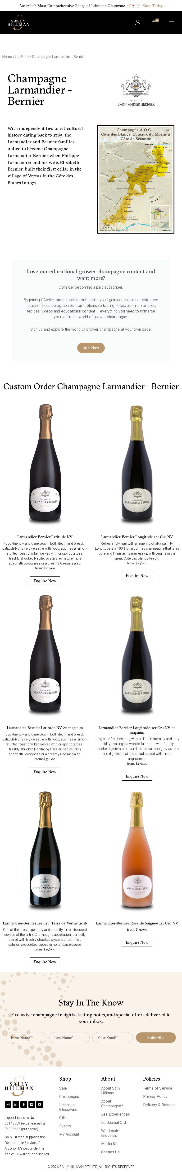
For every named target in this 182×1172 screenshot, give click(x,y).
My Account (69, 1134)
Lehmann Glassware (68, 1107)
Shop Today (153, 6)
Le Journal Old (113, 1122)
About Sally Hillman (110, 1090)
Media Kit (109, 1144)
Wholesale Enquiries (110, 1133)
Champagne (69, 1096)
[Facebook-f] (23, 1104)
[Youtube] (39, 1104)
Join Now (91, 348)
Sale (63, 1088)
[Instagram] (8, 1104)
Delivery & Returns (159, 1105)
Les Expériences (115, 1114)
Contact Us (110, 1152)
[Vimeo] (31, 1104)
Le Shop (21, 57)
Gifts (63, 1118)
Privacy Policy (155, 1096)
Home (7, 57)
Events (65, 1126)
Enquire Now (45, 580)
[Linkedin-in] (16, 1104)
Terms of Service (157, 1088)
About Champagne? (112, 1103)
